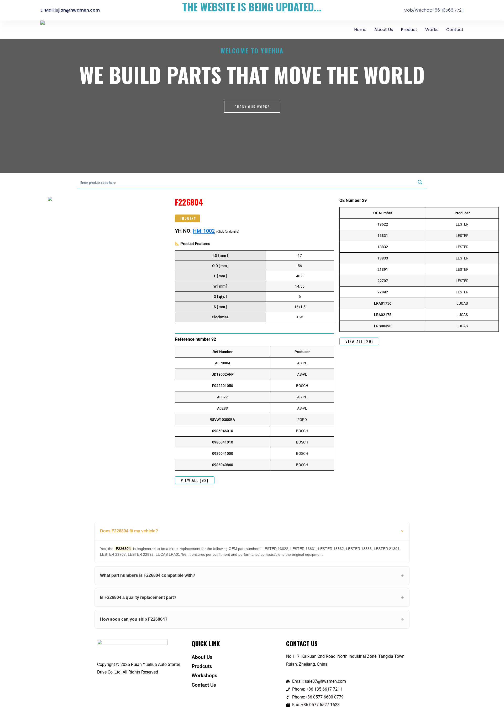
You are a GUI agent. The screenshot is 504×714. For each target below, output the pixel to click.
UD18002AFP (223, 374)
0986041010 (222, 442)
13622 (382, 224)
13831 (382, 235)
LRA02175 (382, 315)
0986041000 (222, 453)
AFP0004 (222, 363)
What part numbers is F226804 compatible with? (147, 575)
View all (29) (359, 341)
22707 (382, 281)
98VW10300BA (222, 419)
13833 (382, 258)
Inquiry (188, 218)
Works (431, 30)
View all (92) (194, 480)
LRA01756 (382, 303)
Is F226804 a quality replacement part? (138, 597)
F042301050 (222, 386)
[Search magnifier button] (420, 182)
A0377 (222, 397)
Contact (455, 30)
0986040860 (222, 465)
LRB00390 (382, 326)
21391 (382, 269)
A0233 (222, 408)
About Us (383, 30)
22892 (382, 292)
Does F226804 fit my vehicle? (129, 531)
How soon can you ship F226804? (133, 619)
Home (360, 30)
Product (409, 30)
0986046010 (222, 431)
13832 (382, 247)
